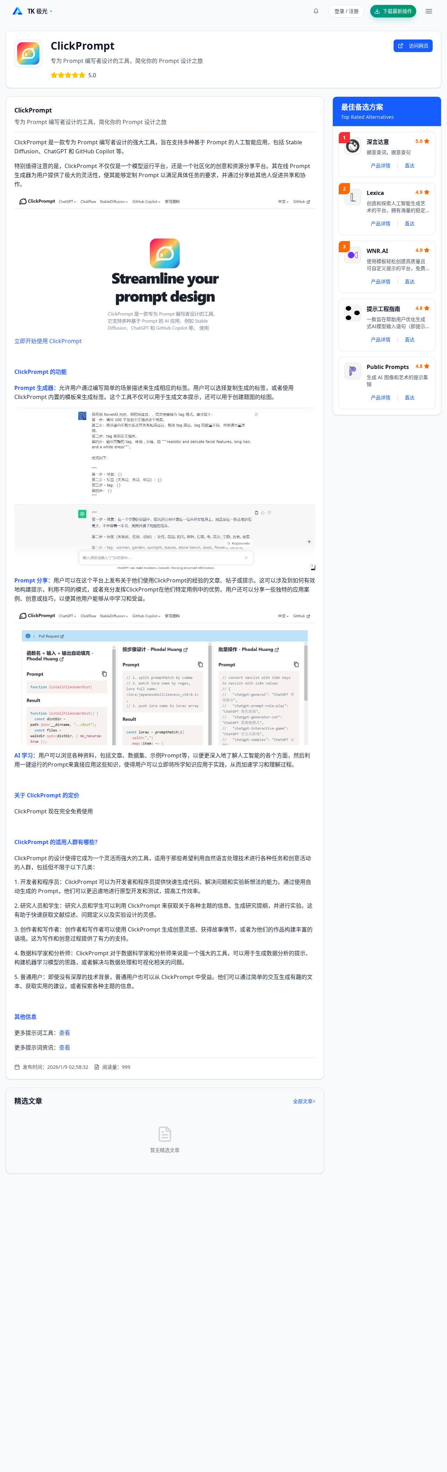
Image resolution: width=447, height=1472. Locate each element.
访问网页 (418, 45)
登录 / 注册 (347, 11)
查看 (64, 1033)
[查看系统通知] (316, 11)
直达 (410, 165)
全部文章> (304, 1101)
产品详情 (380, 165)
